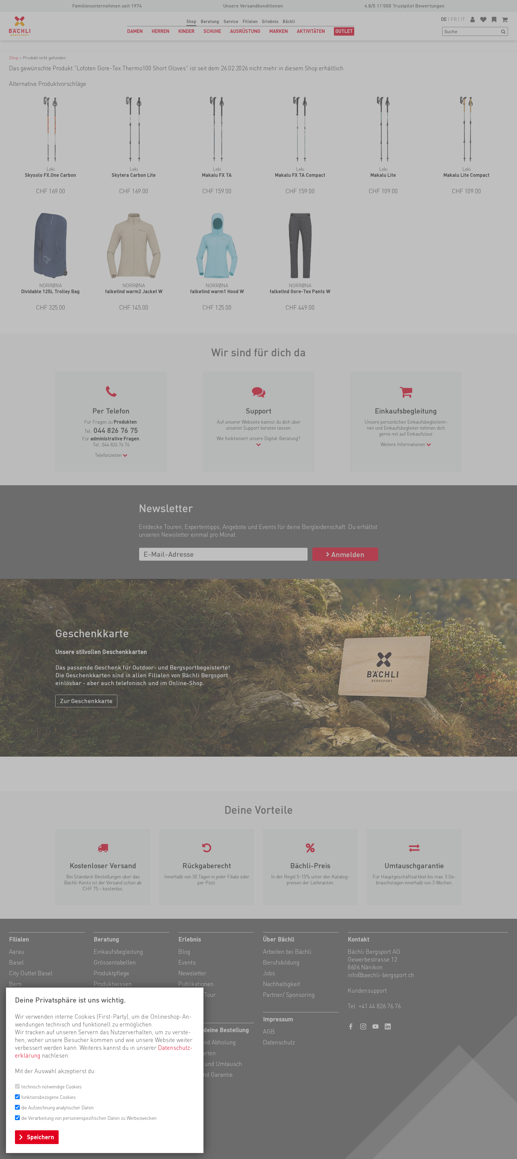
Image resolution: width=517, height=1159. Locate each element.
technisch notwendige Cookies (51, 1087)
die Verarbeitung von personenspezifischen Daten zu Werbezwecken (88, 1118)
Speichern (40, 1137)
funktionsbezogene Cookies (48, 1097)
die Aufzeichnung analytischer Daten (57, 1108)
